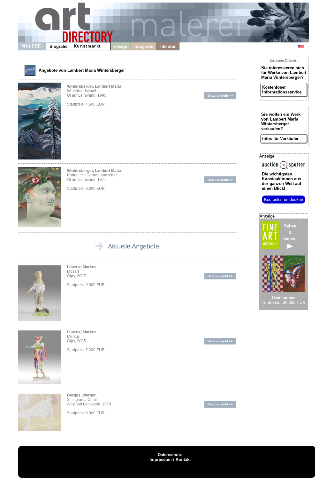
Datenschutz (170, 454)
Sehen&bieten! (290, 232)
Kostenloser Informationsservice (281, 89)
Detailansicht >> (220, 95)
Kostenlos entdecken (283, 199)
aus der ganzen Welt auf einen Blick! (281, 181)
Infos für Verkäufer (280, 138)
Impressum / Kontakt (170, 459)
